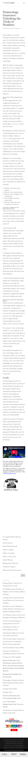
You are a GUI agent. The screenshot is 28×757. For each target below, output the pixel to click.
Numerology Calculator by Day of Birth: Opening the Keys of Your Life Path (13, 682)
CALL (4, 754)
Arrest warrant (7, 543)
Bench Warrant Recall (10, 546)
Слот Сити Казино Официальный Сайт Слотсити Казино (13, 704)
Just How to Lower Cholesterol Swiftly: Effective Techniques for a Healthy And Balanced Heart (14, 609)
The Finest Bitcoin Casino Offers (13, 648)
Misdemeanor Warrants (10, 563)
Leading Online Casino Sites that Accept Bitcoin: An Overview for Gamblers (13, 600)
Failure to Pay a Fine (9, 556)
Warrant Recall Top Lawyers (12, 570)
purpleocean (15, 124)
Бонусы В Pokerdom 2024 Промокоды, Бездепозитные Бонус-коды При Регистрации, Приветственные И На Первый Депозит (13, 665)
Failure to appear (8, 550)
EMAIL (23, 754)
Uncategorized (17, 28)
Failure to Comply (8, 553)
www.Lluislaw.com (10, 473)
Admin (5, 28)
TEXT (14, 754)
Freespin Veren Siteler (10, 689)
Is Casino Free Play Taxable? (12, 657)
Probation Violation (9, 567)
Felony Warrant (8, 560)
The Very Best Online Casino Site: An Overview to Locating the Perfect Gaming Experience (14, 641)
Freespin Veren (8, 692)
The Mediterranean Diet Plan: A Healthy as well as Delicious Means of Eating (14, 591)
